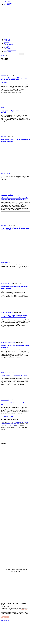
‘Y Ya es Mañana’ (11, 50)
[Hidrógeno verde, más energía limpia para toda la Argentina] (10, 281)
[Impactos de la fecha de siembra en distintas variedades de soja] (10, 134)
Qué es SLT (7, 2)
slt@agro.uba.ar (5, 620)
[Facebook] (15, 475)
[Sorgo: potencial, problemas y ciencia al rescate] (10, 105)
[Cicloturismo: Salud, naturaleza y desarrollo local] (10, 397)
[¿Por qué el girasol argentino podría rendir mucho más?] (10, 340)
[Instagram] (15, 537)
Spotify (12, 425)
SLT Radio (3, 136)
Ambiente (3, 75)
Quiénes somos (8, 3)
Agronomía (4, 195)
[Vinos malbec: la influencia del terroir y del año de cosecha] (10, 222)
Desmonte (4, 82)
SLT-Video (4, 108)
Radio (5, 43)
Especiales (6, 42)
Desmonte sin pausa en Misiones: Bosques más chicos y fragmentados (14, 78)
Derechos (6, 6)
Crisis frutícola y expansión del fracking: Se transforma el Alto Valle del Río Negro (15, 316)
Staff (8, 46)
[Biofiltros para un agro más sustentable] (10, 370)
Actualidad (7, 40)
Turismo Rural (5, 400)
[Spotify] (15, 568)
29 (11, 416)
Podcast (6, 47)
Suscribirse (7, 4)
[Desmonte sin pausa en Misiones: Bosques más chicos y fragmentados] (10, 72)
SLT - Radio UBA (5, 174)
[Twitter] (15, 506)
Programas (10, 44)
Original (9, 48)
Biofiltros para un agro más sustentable (14, 376)
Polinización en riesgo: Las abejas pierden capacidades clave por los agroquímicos (14, 198)
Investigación (7, 39)
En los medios (7, 51)
